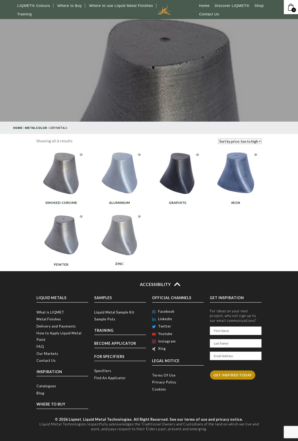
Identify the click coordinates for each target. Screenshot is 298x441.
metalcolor (36, 128)
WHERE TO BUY (50, 404)
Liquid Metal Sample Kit (114, 312)
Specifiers (102, 371)
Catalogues (46, 386)
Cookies (159, 389)
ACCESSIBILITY (156, 284)
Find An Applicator (110, 378)
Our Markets (47, 353)
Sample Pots (104, 319)
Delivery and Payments (56, 326)
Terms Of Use (164, 375)
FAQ (40, 346)
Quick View (81, 155)
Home (18, 128)
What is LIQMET (50, 312)
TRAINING (104, 330)
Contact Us (46, 360)
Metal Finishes (48, 319)
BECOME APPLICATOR (115, 343)
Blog (40, 393)
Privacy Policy (164, 382)
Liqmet (75, 419)
